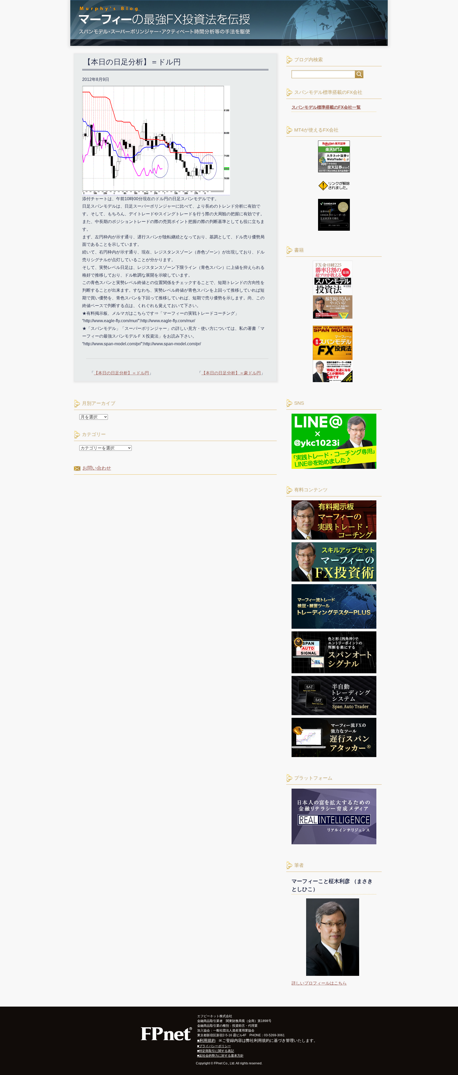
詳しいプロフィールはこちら (319, 983)
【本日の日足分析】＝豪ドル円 (231, 373)
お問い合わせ (96, 468)
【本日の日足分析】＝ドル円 (121, 373)
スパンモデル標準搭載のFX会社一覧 (326, 107)
